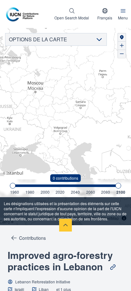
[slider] (12, 185)
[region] (65, 126)
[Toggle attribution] (124, 218)
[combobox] (104, 14)
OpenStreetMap (105, 218)
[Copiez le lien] (113, 267)
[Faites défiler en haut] (65, 225)
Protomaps (77, 218)
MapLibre (57, 218)
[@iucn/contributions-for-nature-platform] (24, 14)
